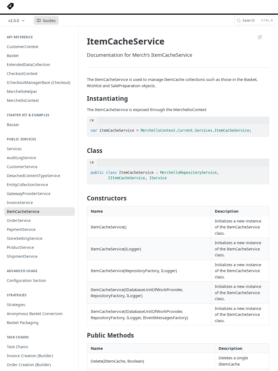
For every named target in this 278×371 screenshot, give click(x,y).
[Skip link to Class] (83, 151)
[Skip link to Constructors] (83, 198)
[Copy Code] (262, 128)
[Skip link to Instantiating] (83, 98)
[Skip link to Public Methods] (83, 335)
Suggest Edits (257, 37)
